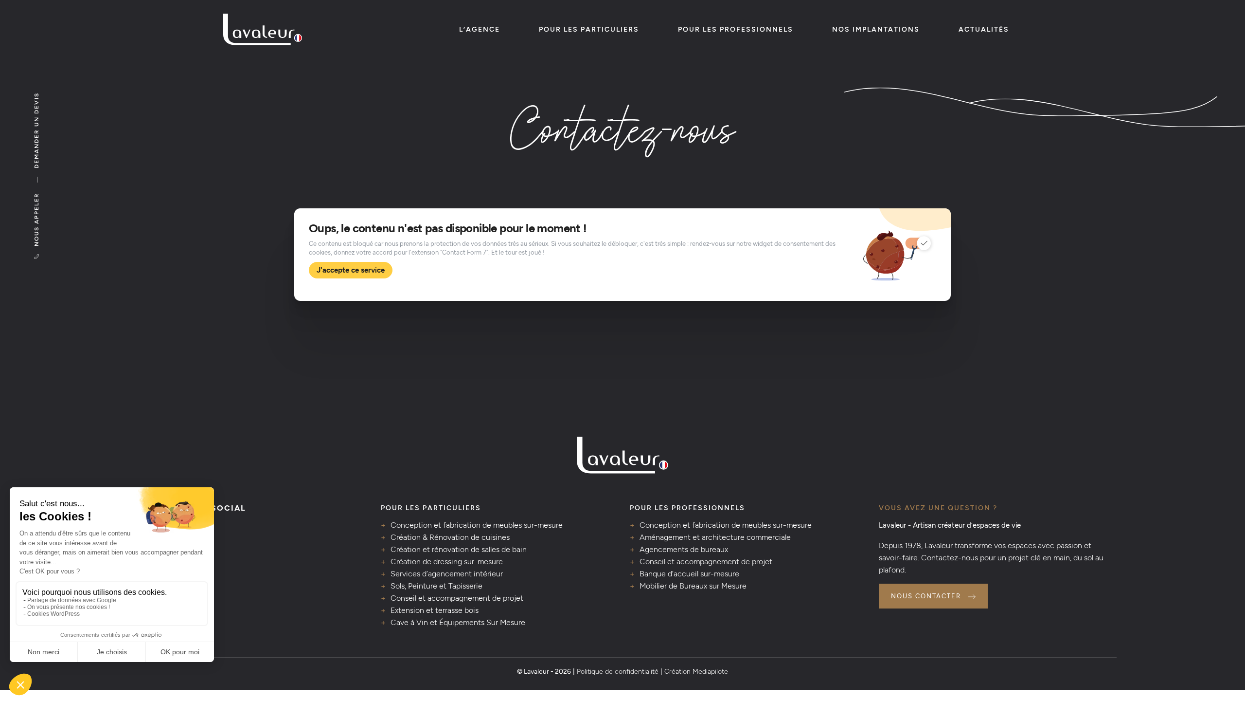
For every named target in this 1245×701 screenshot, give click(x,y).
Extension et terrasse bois (435, 610)
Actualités (984, 29)
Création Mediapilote (696, 671)
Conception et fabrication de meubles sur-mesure (477, 525)
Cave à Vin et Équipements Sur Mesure (458, 622)
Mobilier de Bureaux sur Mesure (693, 585)
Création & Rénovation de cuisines (450, 537)
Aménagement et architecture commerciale (715, 537)
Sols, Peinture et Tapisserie (436, 585)
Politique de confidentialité (617, 671)
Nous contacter (926, 596)
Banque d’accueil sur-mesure (689, 573)
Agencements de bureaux (684, 549)
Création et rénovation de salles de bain (459, 549)
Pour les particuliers (589, 29)
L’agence (479, 29)
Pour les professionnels (735, 29)
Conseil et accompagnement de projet (457, 598)
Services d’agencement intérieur (447, 573)
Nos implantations (876, 29)
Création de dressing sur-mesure (447, 561)
